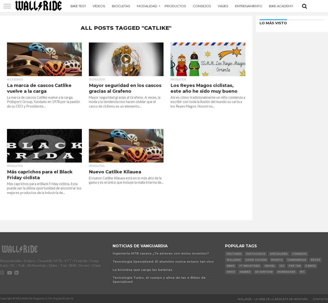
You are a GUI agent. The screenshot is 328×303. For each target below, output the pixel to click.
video (231, 271)
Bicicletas (121, 6)
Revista (277, 259)
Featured (234, 253)
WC (302, 271)
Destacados (255, 253)
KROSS (315, 259)
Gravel (269, 265)
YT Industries (249, 265)
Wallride (234, 259)
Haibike (245, 271)
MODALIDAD (147, 6)
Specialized (279, 253)
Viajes (223, 6)
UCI (281, 265)
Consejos (202, 6)
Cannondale (296, 259)
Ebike (231, 265)
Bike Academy (281, 6)
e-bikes (310, 265)
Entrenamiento (248, 6)
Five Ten (295, 265)
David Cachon (256, 259)
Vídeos (99, 6)
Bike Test (78, 6)
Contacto (320, 299)
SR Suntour (264, 271)
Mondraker (286, 271)
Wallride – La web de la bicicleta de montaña (272, 299)
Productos (175, 6)
